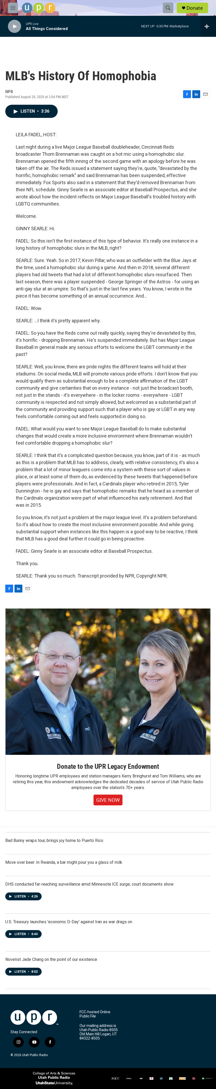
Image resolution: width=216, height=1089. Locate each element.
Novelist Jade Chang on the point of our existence (51, 959)
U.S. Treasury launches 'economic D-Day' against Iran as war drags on (68, 921)
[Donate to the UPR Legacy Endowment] (108, 682)
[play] (14, 26)
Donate (194, 8)
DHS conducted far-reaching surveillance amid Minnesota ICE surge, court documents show (89, 884)
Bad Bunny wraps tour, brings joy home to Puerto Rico (54, 840)
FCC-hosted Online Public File (95, 1014)
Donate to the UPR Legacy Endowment (108, 766)
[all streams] (208, 26)
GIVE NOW (108, 800)
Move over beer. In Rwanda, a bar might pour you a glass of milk (63, 862)
